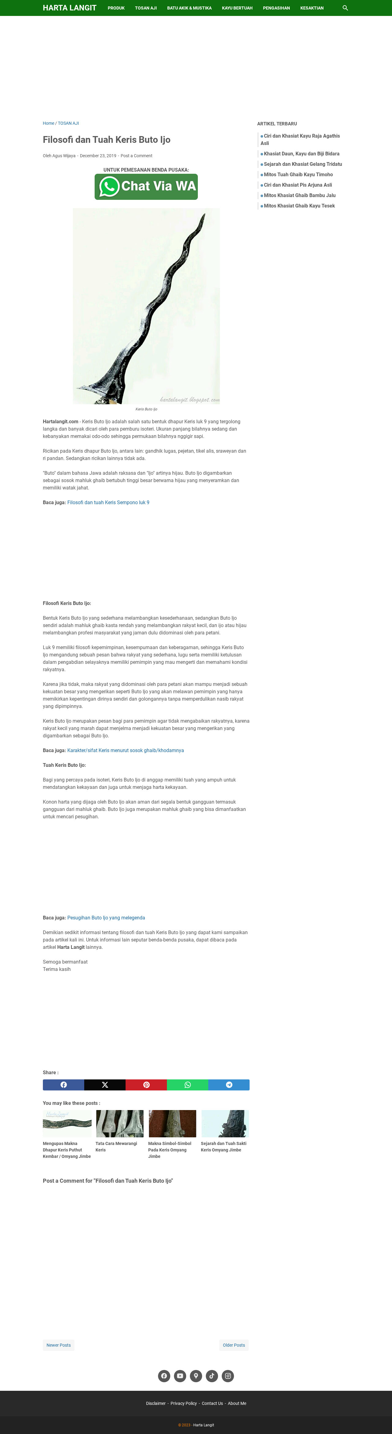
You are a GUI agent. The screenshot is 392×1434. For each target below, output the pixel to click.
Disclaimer (156, 1403)
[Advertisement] (196, 68)
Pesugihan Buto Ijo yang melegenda (106, 918)
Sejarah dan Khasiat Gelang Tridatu (303, 164)
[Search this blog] (345, 8)
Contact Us (212, 1403)
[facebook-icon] (164, 1376)
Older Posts (234, 1345)
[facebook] (63, 1084)
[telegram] (229, 1084)
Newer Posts (59, 1345)
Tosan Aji (146, 8)
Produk (116, 8)
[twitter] (105, 1084)
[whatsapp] (187, 1084)
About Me (237, 1403)
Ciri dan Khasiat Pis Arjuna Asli (298, 185)
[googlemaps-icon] (196, 1376)
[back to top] (380, 1420)
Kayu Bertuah (237, 8)
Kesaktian (312, 8)
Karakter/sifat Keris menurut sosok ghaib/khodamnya (125, 750)
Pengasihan (276, 8)
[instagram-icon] (228, 1376)
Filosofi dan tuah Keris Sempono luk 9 (108, 502)
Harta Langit (69, 7)
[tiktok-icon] (212, 1376)
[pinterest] (146, 1084)
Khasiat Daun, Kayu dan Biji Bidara (302, 154)
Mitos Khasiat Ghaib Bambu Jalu (300, 195)
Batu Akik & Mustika (189, 8)
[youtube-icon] (180, 1376)
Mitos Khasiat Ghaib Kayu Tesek (299, 206)
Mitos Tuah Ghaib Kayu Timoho (298, 174)
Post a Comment (137, 155)
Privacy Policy (184, 1403)
